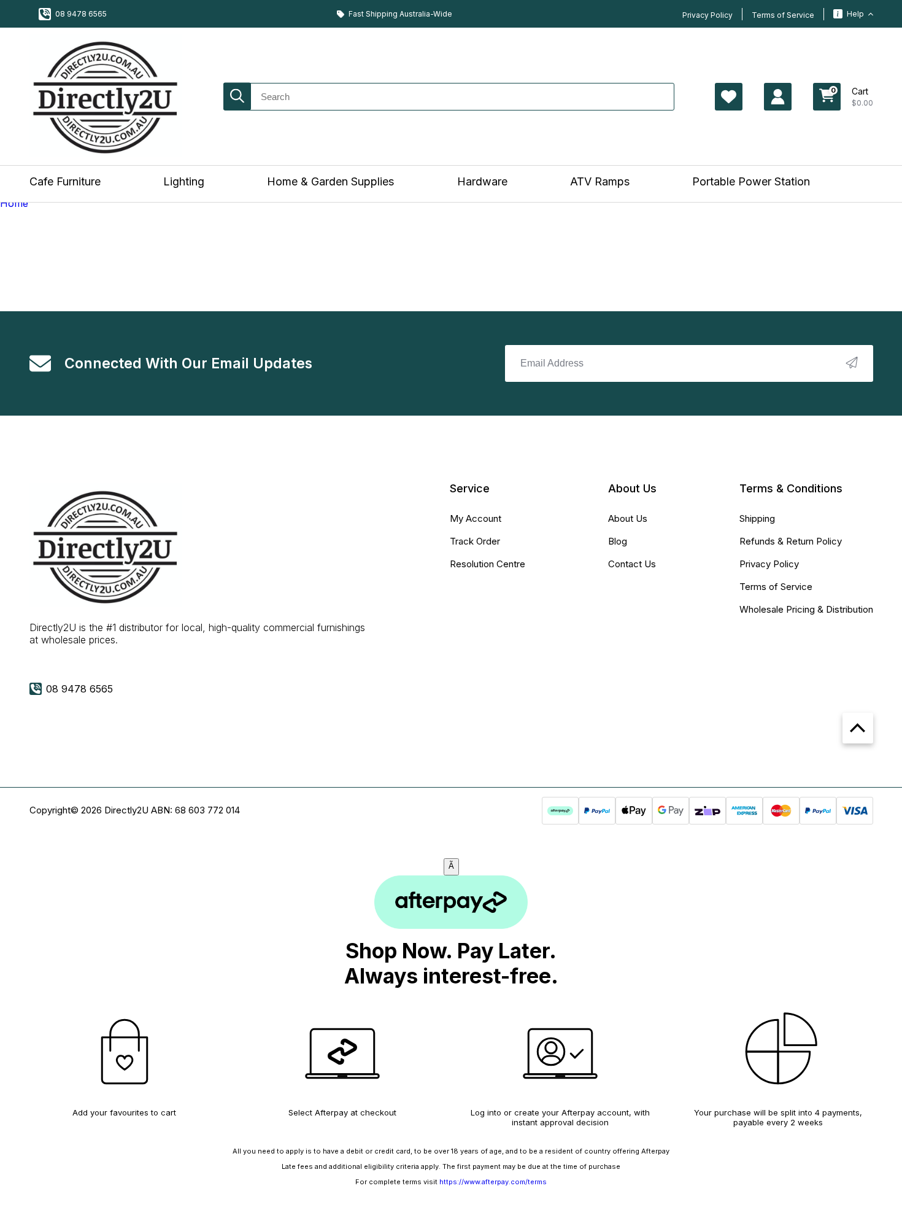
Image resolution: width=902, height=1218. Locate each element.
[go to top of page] (857, 728)
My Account (475, 518)
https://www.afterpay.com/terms (493, 1181)
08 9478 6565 (81, 13)
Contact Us (632, 564)
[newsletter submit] (852, 364)
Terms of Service (783, 15)
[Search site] (237, 97)
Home (14, 203)
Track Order (475, 541)
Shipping (757, 518)
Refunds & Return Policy (790, 541)
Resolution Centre (487, 564)
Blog (617, 541)
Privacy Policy (707, 15)
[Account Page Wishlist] (728, 97)
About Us (627, 518)
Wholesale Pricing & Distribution (806, 609)
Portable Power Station (751, 181)
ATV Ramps (600, 181)
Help (855, 13)
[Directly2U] (106, 96)
